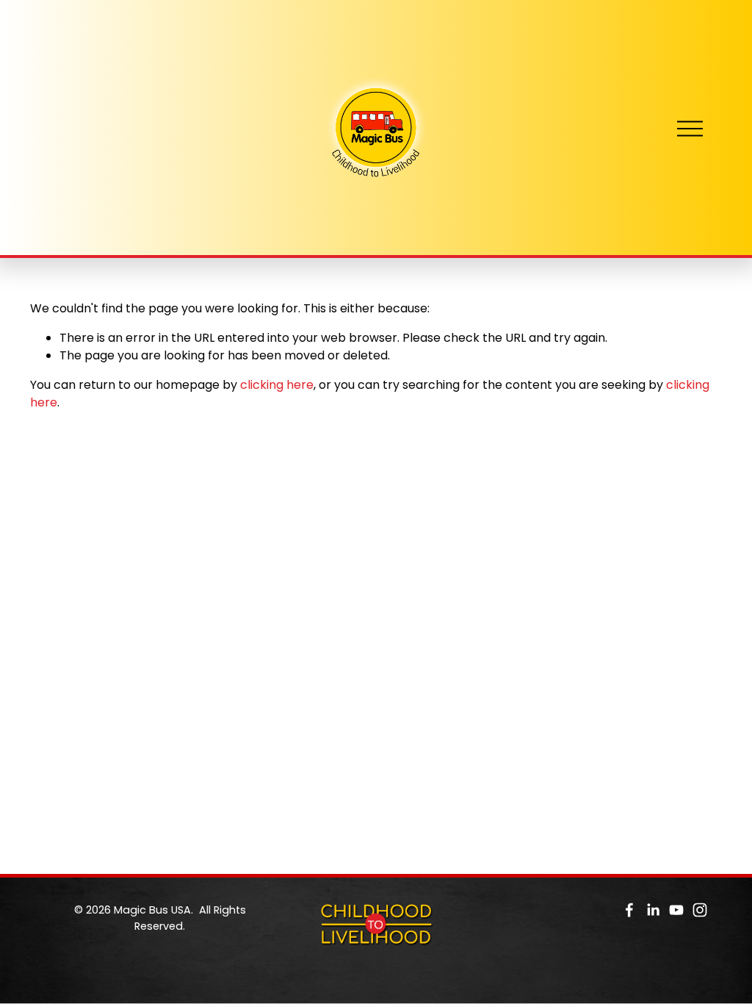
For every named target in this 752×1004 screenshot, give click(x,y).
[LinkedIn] (653, 910)
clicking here (277, 384)
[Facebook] (629, 910)
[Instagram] (700, 910)
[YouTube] (676, 910)
